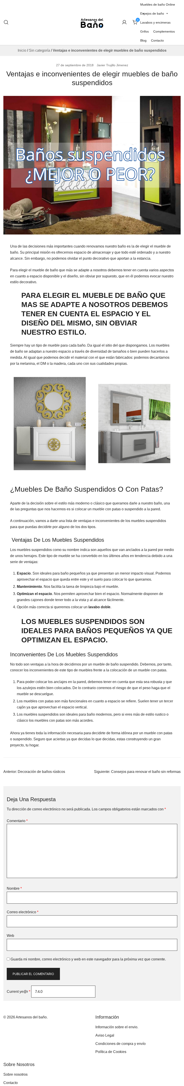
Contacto (157, 40)
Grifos (144, 31)
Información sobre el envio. (116, 1027)
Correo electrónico (22, 912)
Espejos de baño (152, 13)
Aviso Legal (104, 1035)
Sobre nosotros (15, 1074)
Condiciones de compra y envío (120, 1044)
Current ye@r (18, 991)
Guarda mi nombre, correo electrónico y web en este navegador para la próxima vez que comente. (88, 959)
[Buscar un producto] (6, 22)
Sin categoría (39, 50)
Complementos (164, 31)
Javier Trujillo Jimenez (112, 65)
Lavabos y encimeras (155, 22)
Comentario (17, 821)
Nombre (14, 888)
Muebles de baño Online (157, 4)
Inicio (22, 50)
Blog (143, 40)
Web (10, 936)
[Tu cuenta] (124, 23)
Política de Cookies (110, 1052)
